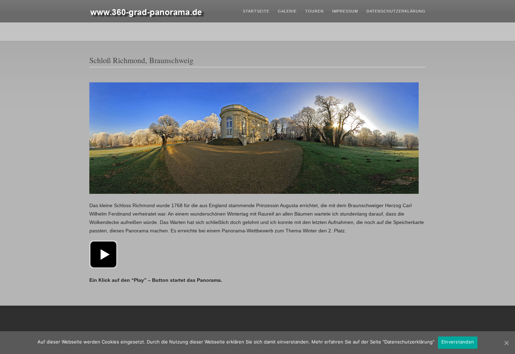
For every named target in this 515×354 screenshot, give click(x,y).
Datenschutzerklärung (396, 11)
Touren (314, 11)
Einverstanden (457, 342)
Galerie (287, 11)
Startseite (256, 11)
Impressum (345, 11)
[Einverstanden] (506, 342)
